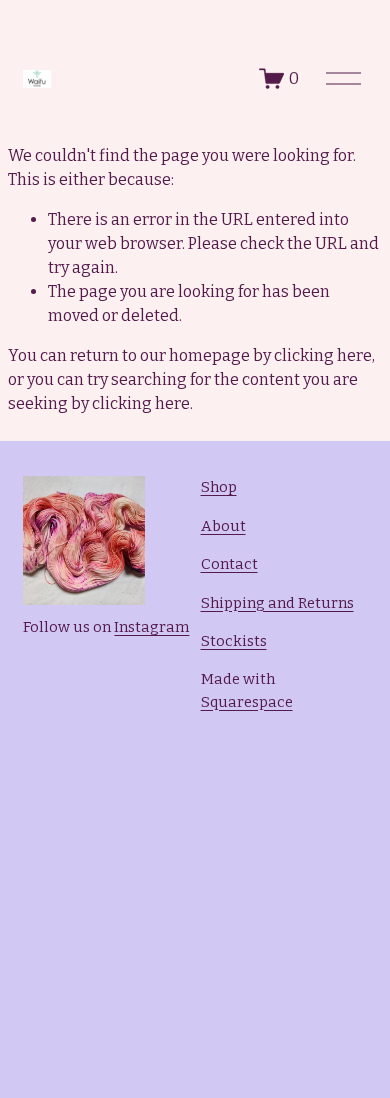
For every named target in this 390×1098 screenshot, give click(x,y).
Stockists (234, 641)
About (223, 526)
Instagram (151, 627)
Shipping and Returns (277, 603)
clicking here (323, 355)
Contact (229, 564)
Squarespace (247, 702)
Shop (219, 487)
